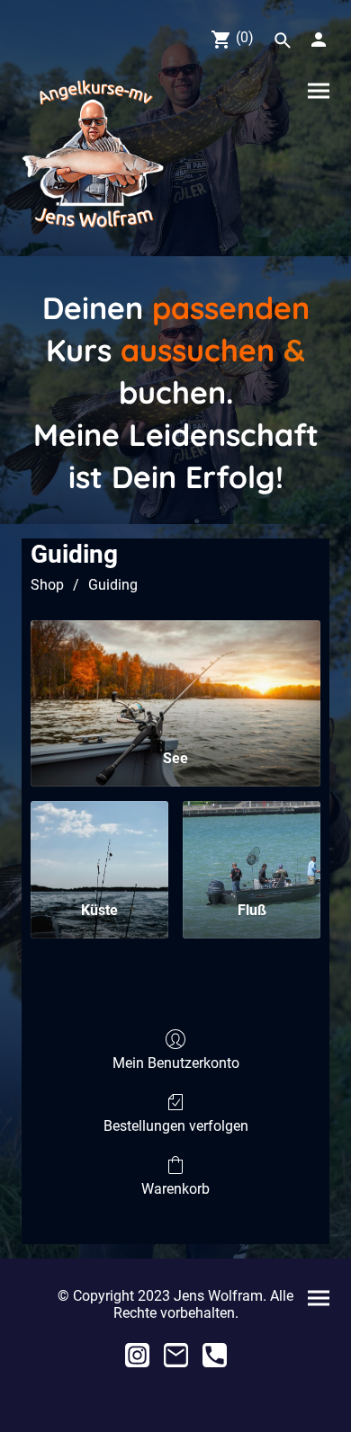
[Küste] (99, 843)
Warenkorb (175, 1188)
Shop (47, 584)
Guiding (113, 584)
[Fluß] (251, 843)
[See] (175, 677)
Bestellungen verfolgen (176, 1125)
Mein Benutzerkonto (175, 1063)
